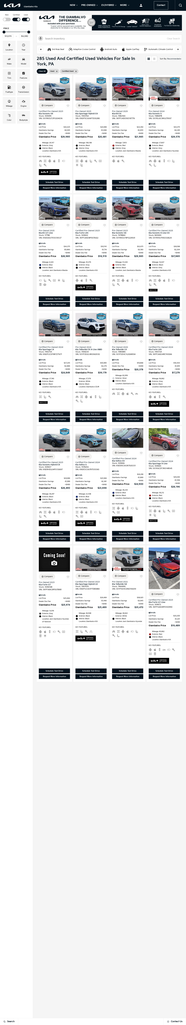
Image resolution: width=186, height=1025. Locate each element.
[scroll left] (41, 49)
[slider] (4, 32)
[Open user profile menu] (141, 5)
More (123, 5)
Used (26, 15)
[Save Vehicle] (68, 106)
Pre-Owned (88, 5)
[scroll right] (177, 49)
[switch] (7, 17)
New (72, 5)
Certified (16, 15)
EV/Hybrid (107, 5)
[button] (180, 5)
